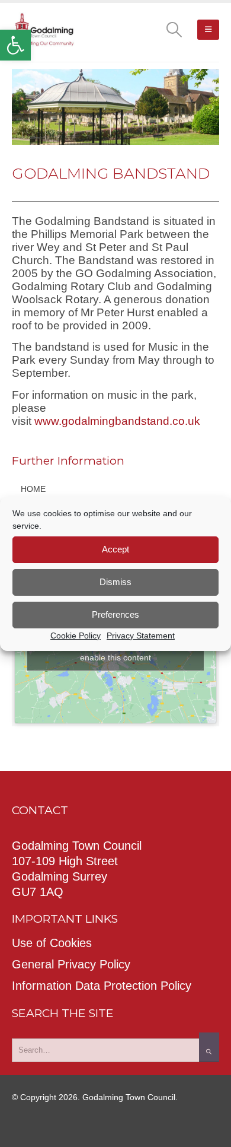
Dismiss (115, 582)
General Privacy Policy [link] (71, 964)
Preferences (115, 614)
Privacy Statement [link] (141, 635)
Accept (115, 549)
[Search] (209, 1047)
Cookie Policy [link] (75, 635)
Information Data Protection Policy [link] (101, 985)
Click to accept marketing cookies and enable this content (116, 650)
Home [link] (33, 489)
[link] (15, 45)
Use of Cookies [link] (52, 942)
